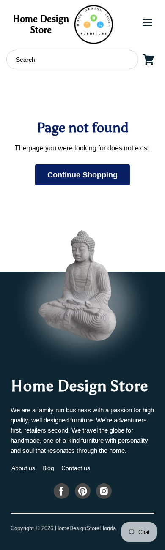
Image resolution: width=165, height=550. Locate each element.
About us (23, 468)
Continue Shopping (82, 175)
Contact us (75, 468)
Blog (48, 468)
